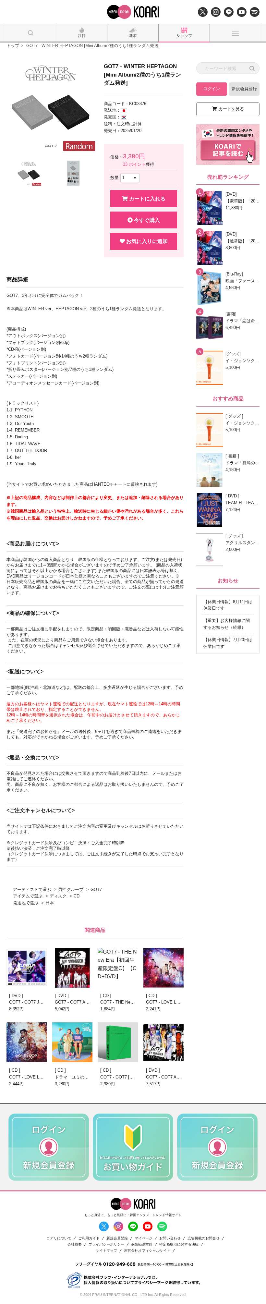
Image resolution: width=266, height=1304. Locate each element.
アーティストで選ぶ (32, 889)
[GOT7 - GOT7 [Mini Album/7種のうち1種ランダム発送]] (118, 1042)
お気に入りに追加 (146, 241)
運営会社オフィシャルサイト (147, 1250)
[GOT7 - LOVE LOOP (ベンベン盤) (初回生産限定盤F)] (26, 1042)
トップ (12, 45)
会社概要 (74, 1244)
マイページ (143, 1238)
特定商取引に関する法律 (179, 1244)
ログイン (211, 88)
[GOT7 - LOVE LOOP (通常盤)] (163, 968)
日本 (49, 902)
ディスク (58, 896)
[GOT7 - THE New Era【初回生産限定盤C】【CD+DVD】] (118, 968)
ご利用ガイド (89, 1238)
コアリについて (58, 1238)
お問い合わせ (170, 1238)
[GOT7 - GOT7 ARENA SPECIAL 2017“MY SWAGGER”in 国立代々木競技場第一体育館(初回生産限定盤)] (163, 1042)
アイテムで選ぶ (27, 896)
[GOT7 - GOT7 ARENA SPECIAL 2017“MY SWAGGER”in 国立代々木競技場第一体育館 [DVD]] (72, 968)
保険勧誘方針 (141, 1244)
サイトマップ (106, 1250)
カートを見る (231, 108)
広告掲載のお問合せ (203, 1238)
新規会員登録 (244, 88)
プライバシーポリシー (106, 1244)
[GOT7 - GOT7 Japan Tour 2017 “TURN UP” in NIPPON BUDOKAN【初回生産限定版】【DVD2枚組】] (26, 968)
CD (76, 896)
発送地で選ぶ (25, 902)
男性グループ (70, 889)
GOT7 (96, 889)
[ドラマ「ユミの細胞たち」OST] (72, 1042)
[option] (50, 106)
